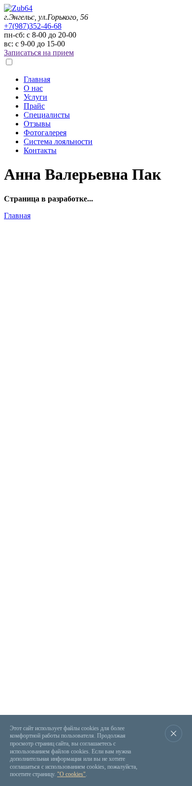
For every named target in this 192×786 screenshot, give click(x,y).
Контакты (40, 150)
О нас (33, 88)
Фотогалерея (45, 132)
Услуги (35, 97)
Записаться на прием (39, 52)
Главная (37, 79)
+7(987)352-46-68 (33, 26)
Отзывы (37, 123)
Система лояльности (58, 141)
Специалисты (47, 115)
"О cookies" (71, 774)
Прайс (34, 106)
